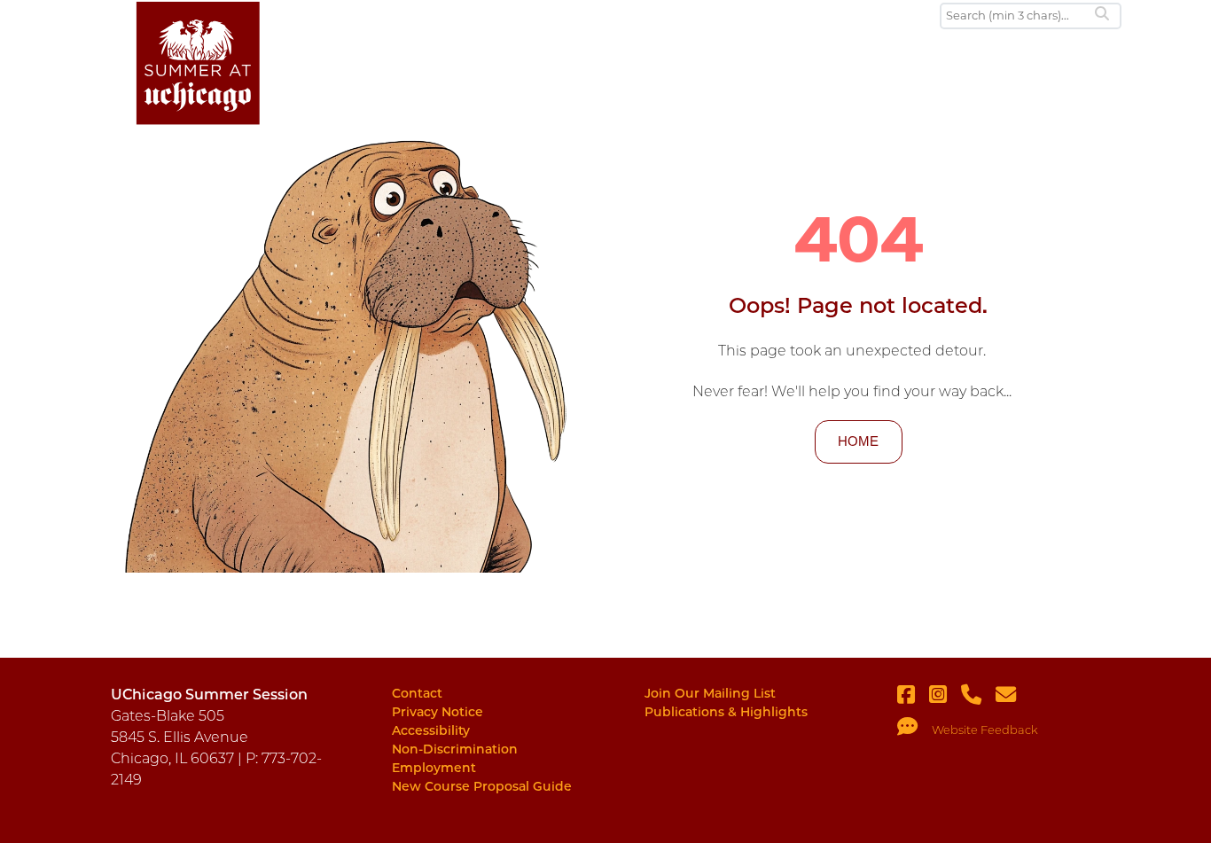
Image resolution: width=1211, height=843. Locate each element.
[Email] (1013, 698)
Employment (434, 768)
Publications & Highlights (726, 712)
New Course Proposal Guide (482, 786)
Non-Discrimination (455, 749)
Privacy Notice (437, 712)
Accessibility (431, 730)
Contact (417, 693)
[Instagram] (945, 698)
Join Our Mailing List (710, 693)
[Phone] (978, 698)
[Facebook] (913, 698)
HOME (858, 441)
